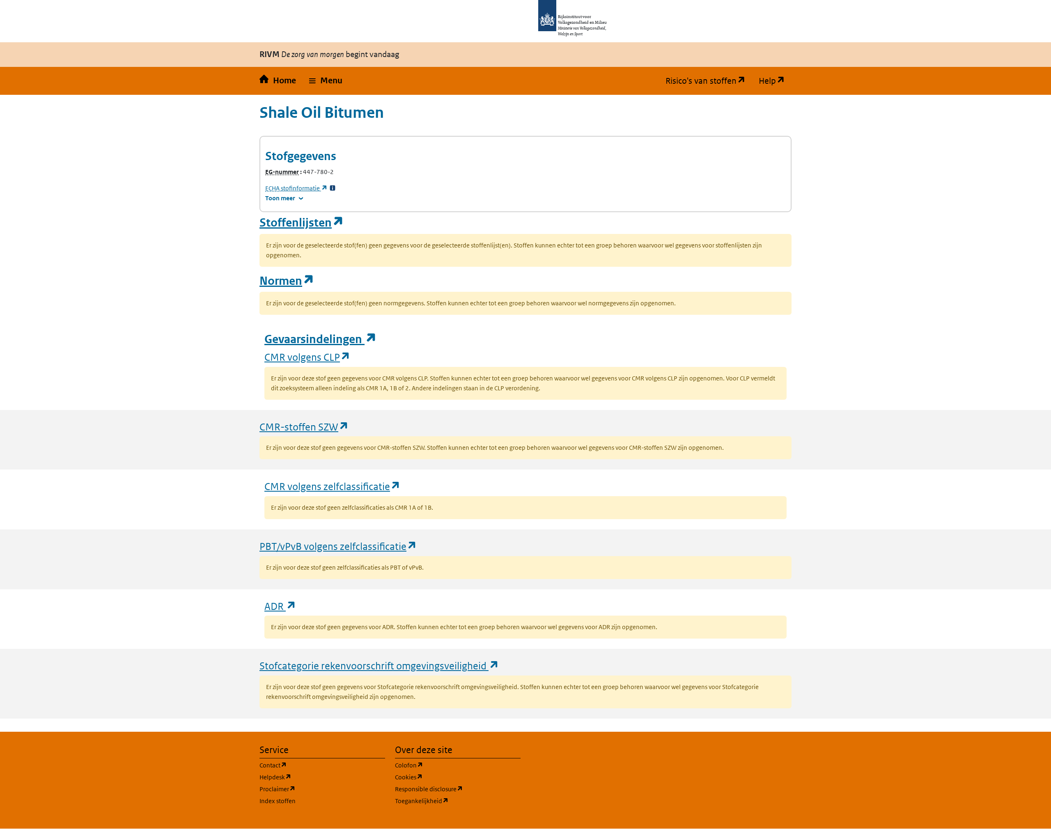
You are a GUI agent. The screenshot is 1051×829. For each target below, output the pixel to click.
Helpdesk (314, 777)
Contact (312, 765)
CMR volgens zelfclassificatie (332, 486)
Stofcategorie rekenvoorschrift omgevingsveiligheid (379, 665)
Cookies (448, 777)
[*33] (332, 188)
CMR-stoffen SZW (304, 427)
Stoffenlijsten (301, 222)
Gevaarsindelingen (320, 339)
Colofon (448, 765)
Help (775, 81)
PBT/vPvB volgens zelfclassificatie (338, 546)
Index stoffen (277, 801)
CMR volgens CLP (307, 357)
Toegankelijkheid (458, 801)
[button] (326, 81)
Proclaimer (316, 789)
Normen (286, 281)
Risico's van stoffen (708, 81)
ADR (280, 606)
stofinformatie (296, 188)
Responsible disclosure (458, 789)
